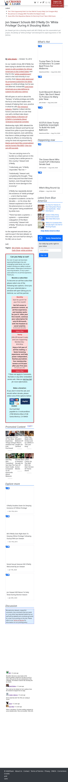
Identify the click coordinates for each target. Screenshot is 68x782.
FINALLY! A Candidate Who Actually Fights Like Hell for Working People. (54, 225)
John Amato (12, 59)
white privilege (26, 250)
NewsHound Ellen (44, 72)
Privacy (47, 771)
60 (7, 575)
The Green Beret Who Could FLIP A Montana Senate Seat (49, 162)
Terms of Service (19, 620)
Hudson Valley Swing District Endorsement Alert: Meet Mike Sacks (53, 217)
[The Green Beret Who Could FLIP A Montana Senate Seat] (50, 150)
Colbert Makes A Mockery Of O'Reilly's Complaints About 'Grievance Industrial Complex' (17, 119)
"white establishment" (22, 74)
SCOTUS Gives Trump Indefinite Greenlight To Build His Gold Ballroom (49, 126)
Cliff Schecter (42, 167)
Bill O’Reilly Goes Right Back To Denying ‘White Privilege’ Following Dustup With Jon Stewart (19, 536)
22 (7, 488)
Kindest (14, 406)
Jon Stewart (25, 248)
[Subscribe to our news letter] (46, 2)
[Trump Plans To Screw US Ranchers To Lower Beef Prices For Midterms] (50, 52)
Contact (26, 771)
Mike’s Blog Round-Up (49, 187)
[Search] (49, 2)
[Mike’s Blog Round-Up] (50, 178)
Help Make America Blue (50, 231)
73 (39, 46)
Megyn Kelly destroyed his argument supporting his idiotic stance (19, 81)
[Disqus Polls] (19, 647)
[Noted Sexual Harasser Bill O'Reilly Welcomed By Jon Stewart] (19, 553)
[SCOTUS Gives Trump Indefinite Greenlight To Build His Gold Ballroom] (50, 113)
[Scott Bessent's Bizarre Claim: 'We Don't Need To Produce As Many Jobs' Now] (50, 82)
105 (40, 107)
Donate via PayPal (25, 401)
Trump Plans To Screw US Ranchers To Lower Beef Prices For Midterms (49, 65)
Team (12, 771)
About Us (18, 771)
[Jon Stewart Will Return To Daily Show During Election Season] (19, 582)
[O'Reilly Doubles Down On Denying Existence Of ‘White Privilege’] (19, 495)
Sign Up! (43, 255)
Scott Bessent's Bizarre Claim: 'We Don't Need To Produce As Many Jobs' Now (49, 95)
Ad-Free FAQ (27, 379)
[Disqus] (19, 691)
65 (39, 77)
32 (7, 516)
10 (39, 172)
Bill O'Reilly (16, 248)
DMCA (53, 771)
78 (7, 547)
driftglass (41, 191)
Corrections (61, 771)
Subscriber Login (57, 5)
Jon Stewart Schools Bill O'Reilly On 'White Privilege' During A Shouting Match (31, 23)
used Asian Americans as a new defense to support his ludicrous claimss (19, 89)
